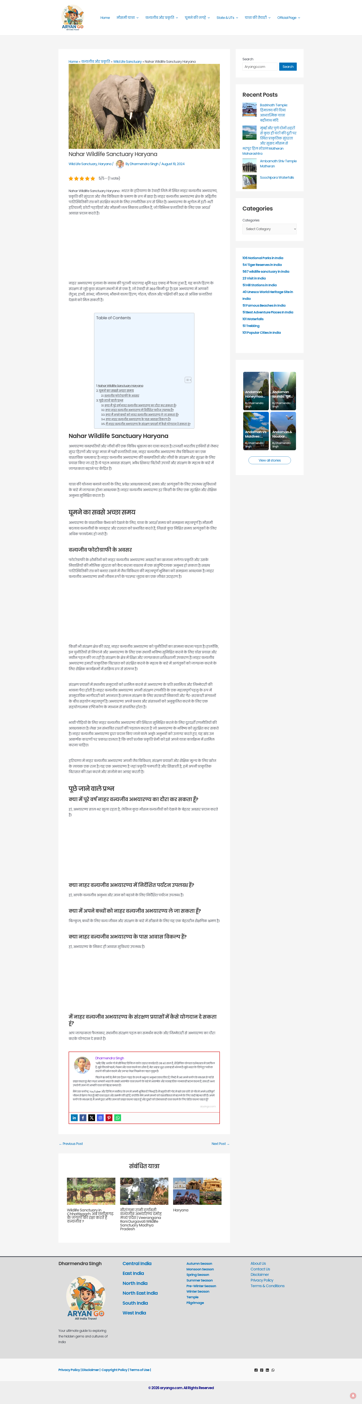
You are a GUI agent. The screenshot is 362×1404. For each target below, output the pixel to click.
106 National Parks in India (262, 258)
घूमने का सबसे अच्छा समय (116, 391)
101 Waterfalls (252, 319)
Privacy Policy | (70, 1369)
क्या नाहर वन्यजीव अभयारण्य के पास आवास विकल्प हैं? (138, 419)
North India (135, 1283)
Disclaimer (260, 1274)
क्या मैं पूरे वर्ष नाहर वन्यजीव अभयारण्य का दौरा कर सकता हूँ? (140, 405)
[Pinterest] (109, 1117)
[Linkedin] (74, 1117)
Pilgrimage (195, 1302)
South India (135, 1303)
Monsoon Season (200, 1269)
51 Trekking (250, 325)
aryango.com (208, 1106)
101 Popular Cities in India (261, 332)
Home (105, 17)
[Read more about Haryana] (197, 1191)
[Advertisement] (144, 252)
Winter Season (197, 1291)
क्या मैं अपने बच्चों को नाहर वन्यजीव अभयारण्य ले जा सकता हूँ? (142, 415)
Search (247, 59)
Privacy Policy (262, 1280)
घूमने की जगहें (195, 17)
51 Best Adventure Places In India (267, 312)
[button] (137, 17)
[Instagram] (100, 1117)
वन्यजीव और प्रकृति (159, 17)
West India (135, 1313)
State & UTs (225, 17)
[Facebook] (83, 1117)
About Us (258, 1263)
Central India (137, 1263)
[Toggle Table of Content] (186, 380)
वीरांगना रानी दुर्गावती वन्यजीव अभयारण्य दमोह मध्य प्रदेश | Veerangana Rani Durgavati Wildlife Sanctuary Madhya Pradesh (141, 1219)
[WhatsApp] (273, 1370)
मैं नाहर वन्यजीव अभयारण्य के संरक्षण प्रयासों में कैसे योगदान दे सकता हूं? (148, 424)
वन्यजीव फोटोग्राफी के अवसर (121, 396)
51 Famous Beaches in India (263, 305)
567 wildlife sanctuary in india (265, 271)
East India (133, 1273)
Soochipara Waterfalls (277, 177)
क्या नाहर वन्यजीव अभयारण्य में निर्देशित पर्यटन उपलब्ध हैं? (139, 410)
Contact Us (260, 1269)
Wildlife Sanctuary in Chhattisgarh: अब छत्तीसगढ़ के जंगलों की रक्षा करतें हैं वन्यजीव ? (90, 1215)
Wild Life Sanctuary (83, 164)
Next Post (221, 1143)
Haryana (104, 164)
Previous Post (71, 1143)
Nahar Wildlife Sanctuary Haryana (120, 386)
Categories (250, 220)
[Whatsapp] (117, 1117)
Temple (192, 1297)
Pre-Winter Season (201, 1286)
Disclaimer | (91, 1369)
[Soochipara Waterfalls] (249, 182)
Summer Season (199, 1280)
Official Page (286, 17)
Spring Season (197, 1274)
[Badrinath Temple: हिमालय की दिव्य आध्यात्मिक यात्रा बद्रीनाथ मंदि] (249, 110)
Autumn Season (199, 1263)
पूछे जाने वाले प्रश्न (111, 400)
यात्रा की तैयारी (256, 17)
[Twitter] (91, 1117)
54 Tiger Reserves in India (262, 264)
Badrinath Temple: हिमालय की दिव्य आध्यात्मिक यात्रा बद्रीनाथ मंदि (274, 113)
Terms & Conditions (268, 1285)
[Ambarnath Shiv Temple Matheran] (249, 165)
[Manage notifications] (353, 1396)
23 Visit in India (254, 278)
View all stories (270, 460)
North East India (140, 1293)
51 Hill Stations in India (259, 285)
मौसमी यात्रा (126, 17)
